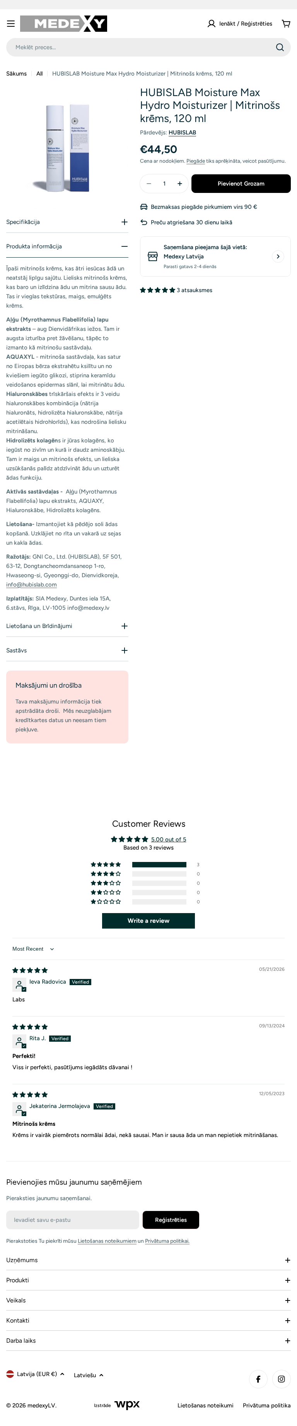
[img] (30, 970)
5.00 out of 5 (168, 839)
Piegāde (195, 161)
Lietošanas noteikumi (206, 1405)
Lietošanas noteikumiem (107, 1241)
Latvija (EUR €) (37, 1374)
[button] (158, 290)
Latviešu (85, 1375)
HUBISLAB (182, 132)
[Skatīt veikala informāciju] (278, 256)
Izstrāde (102, 1405)
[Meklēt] (280, 47)
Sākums (16, 73)
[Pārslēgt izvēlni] (10, 23)
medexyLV (41, 1405)
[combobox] (148, 47)
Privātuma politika (267, 1405)
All (39, 73)
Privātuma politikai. (167, 1241)
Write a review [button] (148, 920)
